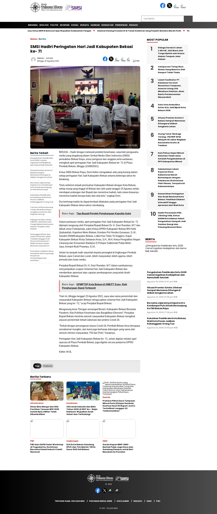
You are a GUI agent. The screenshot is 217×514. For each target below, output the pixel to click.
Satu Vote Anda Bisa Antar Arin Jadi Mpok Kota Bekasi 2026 (172, 107)
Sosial (75, 25)
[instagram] (177, 7)
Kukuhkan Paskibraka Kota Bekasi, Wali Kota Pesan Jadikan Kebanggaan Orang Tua (166, 321)
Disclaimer (123, 501)
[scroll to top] (208, 509)
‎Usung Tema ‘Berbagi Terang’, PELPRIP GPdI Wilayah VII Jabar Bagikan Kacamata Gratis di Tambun (172, 139)
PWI (158, 501)
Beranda (33, 25)
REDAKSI (133, 25)
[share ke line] (130, 61)
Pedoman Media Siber (100, 501)
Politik (54, 25)
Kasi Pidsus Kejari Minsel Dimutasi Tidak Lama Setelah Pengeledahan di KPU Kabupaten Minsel (171, 157)
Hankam (95, 25)
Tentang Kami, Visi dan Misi (70, 501)
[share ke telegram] (124, 61)
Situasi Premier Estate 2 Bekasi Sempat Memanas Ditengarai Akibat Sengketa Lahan (171, 122)
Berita (42, 39)
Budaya (84, 25)
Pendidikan (121, 25)
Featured (47, 366)
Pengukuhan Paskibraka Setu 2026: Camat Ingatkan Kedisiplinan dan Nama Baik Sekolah (167, 275)
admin (40, 58)
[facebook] (163, 7)
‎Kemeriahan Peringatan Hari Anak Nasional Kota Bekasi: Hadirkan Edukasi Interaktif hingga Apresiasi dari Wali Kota (171, 199)
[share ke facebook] (106, 61)
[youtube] (184, 7)
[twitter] (170, 7)
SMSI (149, 501)
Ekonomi (64, 25)
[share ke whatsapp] (118, 61)
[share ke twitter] (112, 61)
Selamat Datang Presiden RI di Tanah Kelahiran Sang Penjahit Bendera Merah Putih (128, 31)
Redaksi (137, 501)
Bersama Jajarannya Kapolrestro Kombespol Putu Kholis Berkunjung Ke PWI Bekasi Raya (167, 305)
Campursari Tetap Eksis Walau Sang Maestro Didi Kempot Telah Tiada (171, 69)
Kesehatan (107, 25)
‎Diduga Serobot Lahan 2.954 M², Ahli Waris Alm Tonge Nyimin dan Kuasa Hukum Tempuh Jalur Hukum (171, 53)
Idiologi (44, 25)
